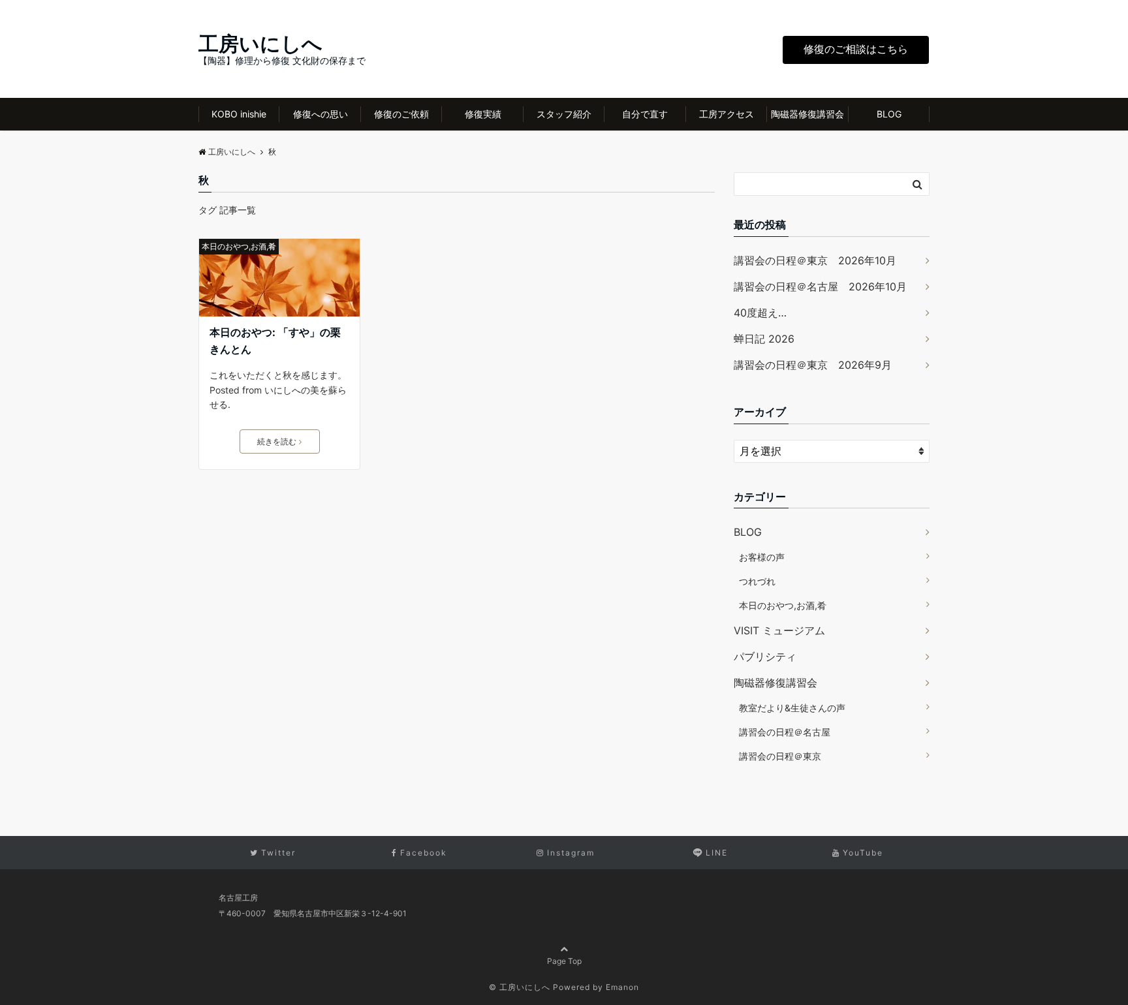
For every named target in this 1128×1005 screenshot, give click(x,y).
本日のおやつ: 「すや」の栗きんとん (275, 341)
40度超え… (760, 312)
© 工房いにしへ (519, 987)
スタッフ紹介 (564, 113)
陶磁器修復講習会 (807, 113)
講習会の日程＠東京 (780, 756)
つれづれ (757, 581)
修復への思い (320, 113)
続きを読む (276, 441)
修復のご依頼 (401, 113)
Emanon (622, 987)
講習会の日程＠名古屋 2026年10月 (820, 286)
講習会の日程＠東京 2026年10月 (815, 260)
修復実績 (483, 113)
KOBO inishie (239, 113)
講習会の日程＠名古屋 (784, 731)
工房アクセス (726, 113)
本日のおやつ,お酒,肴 (239, 246)
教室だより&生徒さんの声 (792, 707)
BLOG (889, 113)
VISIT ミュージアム (779, 630)
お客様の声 (762, 557)
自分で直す (645, 113)
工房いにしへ (260, 43)
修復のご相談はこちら (856, 48)
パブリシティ (765, 656)
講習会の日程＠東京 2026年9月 (813, 364)
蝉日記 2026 (764, 338)
